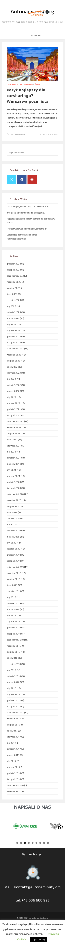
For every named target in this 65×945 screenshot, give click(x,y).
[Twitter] (11, 179)
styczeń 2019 (13, 621)
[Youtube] (32, 179)
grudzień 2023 (14, 263)
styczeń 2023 (13, 330)
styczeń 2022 (13, 403)
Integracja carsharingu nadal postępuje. (26, 213)
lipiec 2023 (12, 294)
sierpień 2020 (13, 506)
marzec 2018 (13, 682)
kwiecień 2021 (14, 457)
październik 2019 (15, 567)
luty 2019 (11, 615)
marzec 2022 (13, 391)
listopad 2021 (14, 415)
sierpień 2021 (13, 433)
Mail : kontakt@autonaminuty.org (32, 887)
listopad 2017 (14, 706)
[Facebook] (21, 179)
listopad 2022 (14, 342)
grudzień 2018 (14, 627)
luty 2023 (11, 324)
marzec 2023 (13, 318)
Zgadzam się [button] (38, 939)
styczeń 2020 (13, 549)
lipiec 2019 (12, 585)
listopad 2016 (14, 779)
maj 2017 (11, 743)
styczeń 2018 (13, 694)
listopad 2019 (14, 561)
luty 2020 (11, 543)
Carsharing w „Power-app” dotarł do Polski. (28, 206)
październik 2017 (15, 712)
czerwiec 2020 (14, 518)
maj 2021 (11, 451)
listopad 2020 (14, 488)
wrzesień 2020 (14, 500)
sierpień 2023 (13, 288)
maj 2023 (11, 306)
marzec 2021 (13, 464)
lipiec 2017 (12, 731)
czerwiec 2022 (14, 373)
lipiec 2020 (12, 512)
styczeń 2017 (13, 767)
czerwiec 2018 (14, 664)
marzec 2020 (13, 537)
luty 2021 (11, 470)
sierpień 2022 (13, 361)
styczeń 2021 (13, 476)
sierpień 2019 (13, 579)
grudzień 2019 (14, 555)
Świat (38, 84)
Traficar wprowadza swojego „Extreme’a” (27, 229)
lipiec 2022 (12, 367)
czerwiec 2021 (14, 445)
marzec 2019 (13, 609)
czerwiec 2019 (14, 591)
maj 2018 (11, 670)
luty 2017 (11, 761)
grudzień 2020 (14, 482)
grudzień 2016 (14, 773)
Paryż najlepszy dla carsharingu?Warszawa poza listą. (28, 95)
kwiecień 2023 (14, 312)
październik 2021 (15, 421)
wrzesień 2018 (14, 646)
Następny (59, 825)
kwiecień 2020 (14, 530)
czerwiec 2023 (14, 300)
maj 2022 (11, 379)
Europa (28, 84)
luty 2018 (11, 688)
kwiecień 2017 (14, 749)
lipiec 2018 (12, 658)
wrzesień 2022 (14, 355)
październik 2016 (15, 785)
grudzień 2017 (14, 700)
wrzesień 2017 (14, 718)
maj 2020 (11, 524)
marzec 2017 (13, 755)
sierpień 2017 (13, 725)
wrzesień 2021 (14, 427)
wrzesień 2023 (14, 282)
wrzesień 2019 (14, 573)
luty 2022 (11, 397)
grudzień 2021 (14, 409)
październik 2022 (15, 348)
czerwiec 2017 (14, 737)
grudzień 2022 (14, 336)
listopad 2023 (14, 269)
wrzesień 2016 (14, 791)
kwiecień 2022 (14, 385)
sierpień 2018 (13, 652)
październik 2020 (15, 494)
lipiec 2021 (12, 439)
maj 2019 (11, 597)
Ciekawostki (14, 84)
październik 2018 (15, 639)
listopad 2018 (14, 633)
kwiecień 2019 (14, 603)
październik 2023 (15, 276)
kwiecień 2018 (14, 676)
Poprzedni (5, 825)
